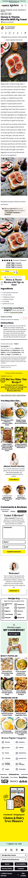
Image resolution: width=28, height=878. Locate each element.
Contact (21, 869)
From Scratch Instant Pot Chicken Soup (21, 673)
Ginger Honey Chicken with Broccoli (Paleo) (21, 421)
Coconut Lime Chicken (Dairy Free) (7, 692)
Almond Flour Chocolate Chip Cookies (7, 673)
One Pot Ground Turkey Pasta (7, 714)
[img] (6, 850)
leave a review (9, 210)
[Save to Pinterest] (9, 33)
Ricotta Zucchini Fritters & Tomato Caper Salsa (7, 422)
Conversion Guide (16, 312)
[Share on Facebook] (2, 33)
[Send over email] (13, 33)
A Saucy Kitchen (10, 5)
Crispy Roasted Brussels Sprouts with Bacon (21, 446)
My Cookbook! (14, 630)
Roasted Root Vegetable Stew (21, 714)
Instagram (16, 212)
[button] (22, 5)
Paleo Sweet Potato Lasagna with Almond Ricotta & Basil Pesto (7, 447)
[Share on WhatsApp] (21, 33)
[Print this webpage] (17, 33)
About (7, 864)
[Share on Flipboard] (25, 33)
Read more (13, 591)
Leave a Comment (8, 22)
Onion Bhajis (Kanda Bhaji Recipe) (21, 692)
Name (6, 542)
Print (7, 271)
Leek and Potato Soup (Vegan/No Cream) (21, 733)
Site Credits (23, 875)
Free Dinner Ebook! (14, 1)
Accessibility (21, 864)
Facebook (9, 212)
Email (6, 547)
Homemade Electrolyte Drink (7, 732)
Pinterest (8, 214)
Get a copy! (13, 634)
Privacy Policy (7, 869)
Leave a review (21, 511)
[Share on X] (6, 33)
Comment (8, 527)
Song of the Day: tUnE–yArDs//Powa (13, 395)
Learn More (13, 480)
